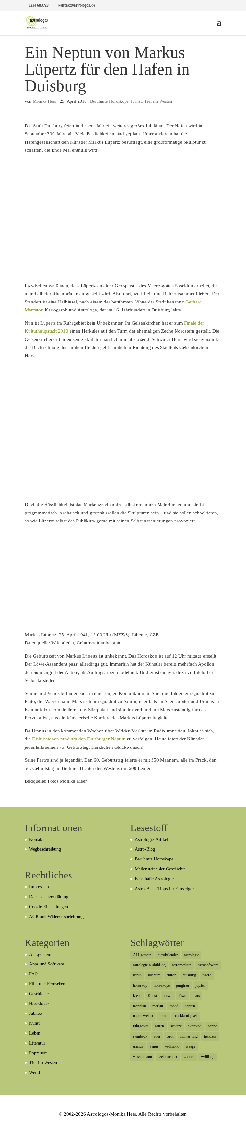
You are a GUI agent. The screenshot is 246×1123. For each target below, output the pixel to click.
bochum (154, 975)
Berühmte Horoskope (109, 101)
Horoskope (39, 1003)
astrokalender (168, 955)
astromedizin (181, 965)
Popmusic (38, 1053)
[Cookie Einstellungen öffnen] (14, 1115)
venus (154, 1046)
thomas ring (189, 1036)
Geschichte (39, 993)
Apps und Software (46, 964)
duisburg (189, 975)
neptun (190, 1006)
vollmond (172, 1046)
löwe (182, 995)
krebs (137, 995)
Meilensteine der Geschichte (160, 869)
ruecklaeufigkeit (186, 1016)
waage (190, 1046)
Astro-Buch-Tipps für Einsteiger (164, 888)
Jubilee (35, 1013)
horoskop (140, 985)
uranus (138, 1046)
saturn (159, 1026)
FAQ (33, 974)
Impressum (39, 887)
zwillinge (207, 1056)
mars (196, 995)
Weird (34, 1072)
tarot (170, 1036)
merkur (157, 1006)
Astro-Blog (145, 849)
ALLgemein (40, 954)
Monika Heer (44, 101)
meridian (139, 1006)
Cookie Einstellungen (48, 906)
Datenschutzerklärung (48, 896)
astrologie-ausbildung (149, 965)
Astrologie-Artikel (151, 839)
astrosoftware (208, 965)
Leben (34, 1033)
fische (206, 975)
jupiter (200, 985)
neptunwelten (143, 1016)
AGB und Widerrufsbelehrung (56, 916)
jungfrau (182, 985)
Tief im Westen (158, 101)
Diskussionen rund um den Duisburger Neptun (79, 738)
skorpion (194, 1026)
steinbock (140, 1036)
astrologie (191, 955)
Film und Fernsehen (47, 984)
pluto (163, 1016)
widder (189, 1056)
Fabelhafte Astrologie (154, 879)
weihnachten (167, 1056)
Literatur (37, 1043)
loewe (167, 995)
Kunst (136, 101)
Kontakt (36, 839)
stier (157, 1036)
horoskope (162, 985)
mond (174, 1006)
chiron (171, 975)
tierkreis (210, 1036)
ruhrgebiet (140, 1026)
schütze (176, 1026)
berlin (137, 975)
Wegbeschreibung (45, 849)
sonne (212, 1026)
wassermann (142, 1056)
